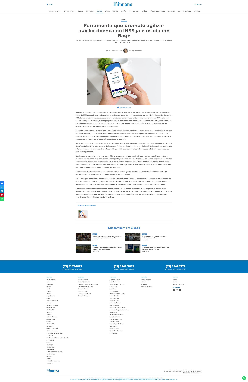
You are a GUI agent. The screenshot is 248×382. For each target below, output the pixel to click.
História (175, 279)
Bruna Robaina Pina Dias (117, 284)
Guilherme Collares (115, 303)
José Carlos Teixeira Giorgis (117, 307)
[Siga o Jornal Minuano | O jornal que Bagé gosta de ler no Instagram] (177, 290)
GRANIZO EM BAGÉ (52, 328)
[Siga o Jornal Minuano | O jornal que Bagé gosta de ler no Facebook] (174, 290)
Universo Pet (50, 326)
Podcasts (144, 284)
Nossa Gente (50, 349)
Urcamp (48, 312)
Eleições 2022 (50, 324)
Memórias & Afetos (51, 331)
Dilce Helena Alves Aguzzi (117, 293)
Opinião (48, 321)
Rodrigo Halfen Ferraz (116, 319)
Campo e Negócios (184, 11)
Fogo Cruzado (134, 11)
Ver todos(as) (113, 333)
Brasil (107, 11)
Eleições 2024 (50, 347)
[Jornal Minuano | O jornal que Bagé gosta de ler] (124, 4)
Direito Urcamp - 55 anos (85, 286)
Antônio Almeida (115, 282)
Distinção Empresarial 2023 (54, 333)
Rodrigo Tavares (114, 321)
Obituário (49, 342)
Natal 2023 (49, 335)
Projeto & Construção (84, 293)
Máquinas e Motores (157, 11)
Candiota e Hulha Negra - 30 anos (88, 284)
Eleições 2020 (50, 310)
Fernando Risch (114, 300)
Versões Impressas (146, 286)
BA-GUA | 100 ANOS (84, 282)
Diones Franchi (114, 296)
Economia (49, 363)
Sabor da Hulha (82, 291)
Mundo (48, 358)
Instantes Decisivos (52, 317)
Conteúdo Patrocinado (53, 361)
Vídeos (143, 282)
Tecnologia (49, 344)
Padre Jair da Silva (115, 317)
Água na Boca (50, 319)
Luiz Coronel (113, 312)
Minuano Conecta (54, 11)
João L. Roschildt (115, 305)
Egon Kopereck (114, 298)
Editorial (48, 314)
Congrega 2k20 (50, 307)
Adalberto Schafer (115, 279)
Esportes (171, 11)
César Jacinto (114, 286)
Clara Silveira (113, 289)
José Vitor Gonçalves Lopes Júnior (120, 310)
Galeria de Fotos (146, 279)
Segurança (90, 11)
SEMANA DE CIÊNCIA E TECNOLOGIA (57, 338)
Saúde (144, 11)
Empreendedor (69, 11)
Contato (175, 282)
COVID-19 (49, 356)
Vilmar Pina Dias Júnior (116, 331)
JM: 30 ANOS (50, 340)
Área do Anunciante (178, 284)
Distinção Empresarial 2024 (54, 351)
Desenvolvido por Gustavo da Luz (192, 372)
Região (123, 11)
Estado (115, 11)
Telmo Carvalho (114, 328)
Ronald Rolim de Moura (116, 324)
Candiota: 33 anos (83, 289)
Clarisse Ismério (114, 291)
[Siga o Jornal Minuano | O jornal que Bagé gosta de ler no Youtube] (180, 290)
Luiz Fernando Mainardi (116, 314)
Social (80, 11)
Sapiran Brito (113, 326)
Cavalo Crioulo (50, 354)
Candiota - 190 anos (83, 296)
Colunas (197, 11)
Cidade (99, 11)
